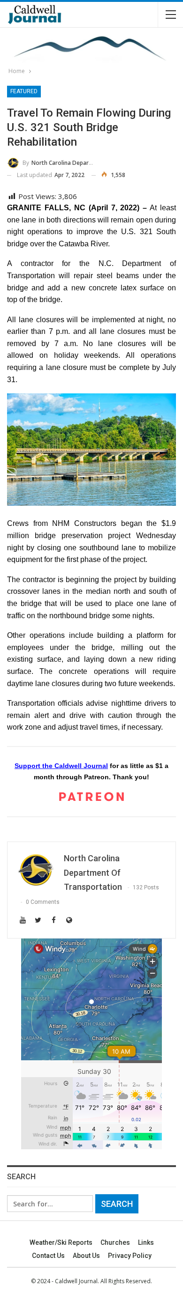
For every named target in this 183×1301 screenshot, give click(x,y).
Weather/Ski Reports (61, 1242)
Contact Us (48, 1255)
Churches (115, 1242)
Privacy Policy (130, 1255)
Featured (24, 91)
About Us (86, 1255)
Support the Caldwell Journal (61, 765)
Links (146, 1242)
